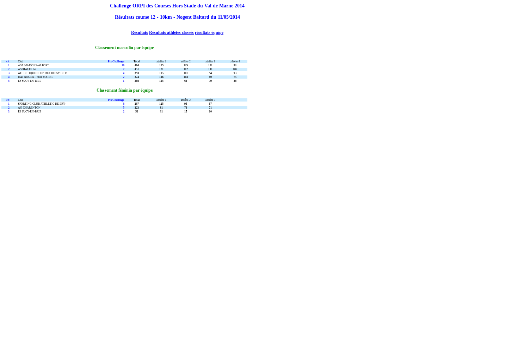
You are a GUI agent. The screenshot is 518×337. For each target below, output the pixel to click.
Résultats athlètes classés (171, 32)
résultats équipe (209, 32)
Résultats (139, 32)
